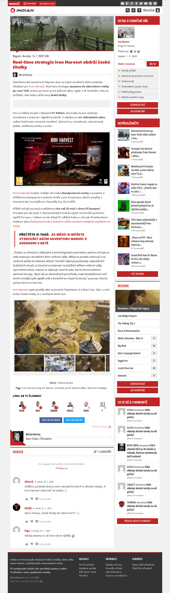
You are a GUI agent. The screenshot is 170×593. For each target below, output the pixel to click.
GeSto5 (130, 410)
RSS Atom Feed (87, 571)
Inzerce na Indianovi (116, 575)
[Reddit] (155, 3)
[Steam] (150, 3)
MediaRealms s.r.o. (20, 577)
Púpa (27, 531)
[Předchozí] (16, 362)
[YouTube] (122, 3)
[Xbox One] (138, 51)
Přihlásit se (62, 468)
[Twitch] (127, 3)
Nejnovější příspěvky (143, 564)
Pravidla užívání (114, 568)
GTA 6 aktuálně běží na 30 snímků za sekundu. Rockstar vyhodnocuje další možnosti (142, 450)
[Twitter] (141, 3)
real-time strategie (97, 388)
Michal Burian (25, 75)
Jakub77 (131, 485)
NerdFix (83, 575)
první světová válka (75, 388)
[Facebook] (136, 3)
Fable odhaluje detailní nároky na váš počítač (142, 413)
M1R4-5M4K (133, 445)
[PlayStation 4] (134, 51)
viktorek (29, 482)
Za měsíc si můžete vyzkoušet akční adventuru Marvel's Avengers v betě (53, 238)
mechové (59, 388)
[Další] (107, 362)
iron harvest (28, 388)
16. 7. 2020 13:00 (40, 56)
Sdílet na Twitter (74, 420)
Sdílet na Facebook (51, 420)
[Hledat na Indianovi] (128, 10)
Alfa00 (28, 508)
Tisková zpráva (65, 382)
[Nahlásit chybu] (41, 581)
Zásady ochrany (114, 564)
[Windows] (131, 51)
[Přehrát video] (62, 159)
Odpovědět (45, 499)
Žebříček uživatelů (142, 568)
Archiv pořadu (86, 564)
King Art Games (44, 388)
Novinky (27, 56)
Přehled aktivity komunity (137, 521)
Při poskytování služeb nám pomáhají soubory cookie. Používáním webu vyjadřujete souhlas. (38, 570)
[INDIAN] (22, 10)
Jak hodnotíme (137, 111)
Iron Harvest (36, 86)
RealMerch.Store (47, 3)
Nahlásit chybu (100, 426)
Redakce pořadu (87, 568)
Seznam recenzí (137, 105)
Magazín (17, 56)
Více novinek (137, 274)
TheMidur (131, 502)
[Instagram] (132, 3)
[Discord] (146, 3)
